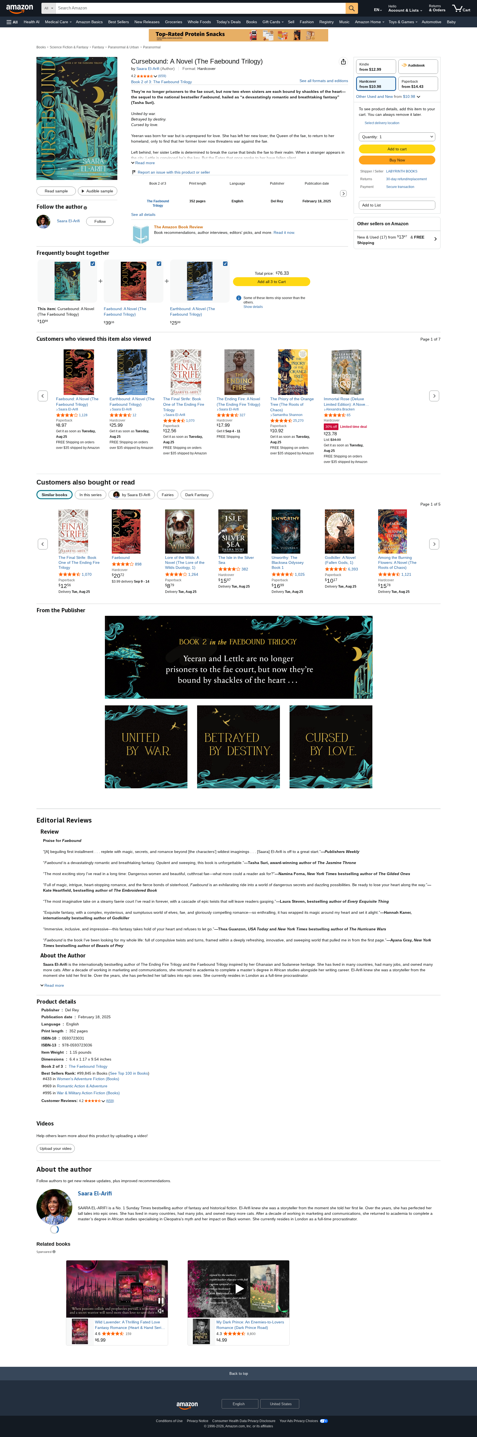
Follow (100, 221)
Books (251, 22)
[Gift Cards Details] (283, 22)
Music (344, 22)
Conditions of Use (169, 1421)
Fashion (307, 22)
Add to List (371, 205)
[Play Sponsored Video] (238, 1289)
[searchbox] (201, 8)
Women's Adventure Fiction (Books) (88, 1079)
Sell (291, 22)
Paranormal (152, 47)
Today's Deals (228, 22)
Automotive (431, 22)
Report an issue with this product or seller (174, 172)
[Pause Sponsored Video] (161, 1301)
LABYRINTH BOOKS (401, 171)
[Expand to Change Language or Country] (381, 10)
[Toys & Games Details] (416, 22)
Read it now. (284, 232)
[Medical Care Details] (71, 22)
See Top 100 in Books (129, 1073)
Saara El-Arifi (147, 68)
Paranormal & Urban (123, 47)
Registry (326, 22)
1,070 (87, 574)
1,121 (406, 574)
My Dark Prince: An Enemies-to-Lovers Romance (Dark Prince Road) (250, 1325)
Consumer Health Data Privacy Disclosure (243, 1421)
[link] (133, 281)
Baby (451, 22)
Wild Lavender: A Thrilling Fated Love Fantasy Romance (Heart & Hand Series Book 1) (130, 1325)
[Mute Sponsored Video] (161, 1311)
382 (245, 569)
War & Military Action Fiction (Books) (88, 1093)
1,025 (300, 574)
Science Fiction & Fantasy (69, 47)
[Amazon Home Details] (383, 22)
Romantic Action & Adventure (82, 1086)
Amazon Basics (89, 22)
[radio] (376, 67)
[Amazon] (20, 8)
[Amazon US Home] (187, 1406)
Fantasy (98, 47)
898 (138, 564)
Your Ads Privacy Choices (299, 1421)
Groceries (173, 22)
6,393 (353, 569)
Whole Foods (199, 22)
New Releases (147, 22)
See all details (143, 214)
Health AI (31, 22)
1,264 (193, 574)
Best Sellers (118, 22)
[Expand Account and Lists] (421, 10)
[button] (12, 22)
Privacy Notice (197, 1421)
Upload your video (55, 1148)
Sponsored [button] (44, 1251)
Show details (253, 307)
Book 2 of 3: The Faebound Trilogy (161, 82)
